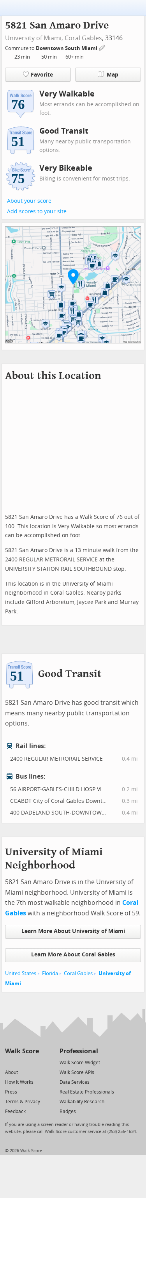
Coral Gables (83, 38)
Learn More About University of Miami (73, 931)
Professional (79, 1051)
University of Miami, (34, 38)
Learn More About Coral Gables (73, 954)
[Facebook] (21, 1062)
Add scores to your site (37, 211)
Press (11, 1092)
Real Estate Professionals (87, 1092)
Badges (68, 1111)
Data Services (75, 1082)
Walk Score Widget (80, 1062)
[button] (73, 276)
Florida (50, 973)
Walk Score (22, 1051)
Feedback (15, 1111)
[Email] (33, 1062)
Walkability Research (82, 1101)
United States (20, 973)
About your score (29, 201)
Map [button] (112, 74)
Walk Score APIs (77, 1072)
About (11, 1072)
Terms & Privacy (22, 1101)
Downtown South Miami (67, 48)
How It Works (19, 1082)
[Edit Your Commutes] (102, 47)
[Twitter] (9, 1062)
